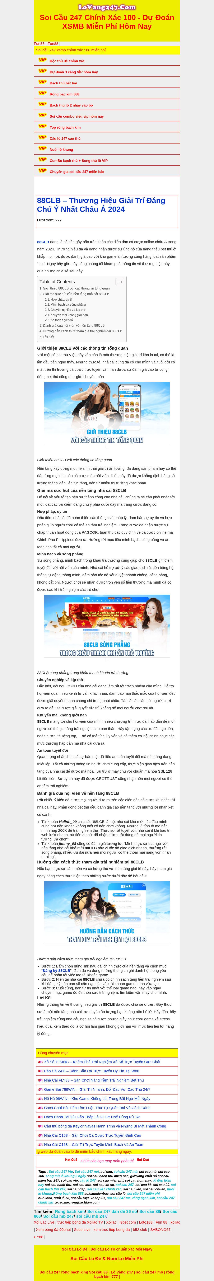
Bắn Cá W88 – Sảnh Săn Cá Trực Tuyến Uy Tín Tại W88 (91, 1071)
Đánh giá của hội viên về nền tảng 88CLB (74, 325)
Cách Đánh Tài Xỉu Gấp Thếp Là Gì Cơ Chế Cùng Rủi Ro (92, 1117)
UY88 (38, 1237)
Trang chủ (49, 184)
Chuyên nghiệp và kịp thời (68, 309)
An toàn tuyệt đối (62, 320)
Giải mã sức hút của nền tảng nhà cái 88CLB (76, 294)
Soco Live (82, 1230)
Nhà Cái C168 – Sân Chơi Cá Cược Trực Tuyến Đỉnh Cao (92, 1135)
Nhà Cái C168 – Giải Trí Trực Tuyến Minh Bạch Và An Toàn (93, 1145)
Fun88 (39, 44)
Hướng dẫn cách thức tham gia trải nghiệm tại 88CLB (82, 331)
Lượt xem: (45, 220)
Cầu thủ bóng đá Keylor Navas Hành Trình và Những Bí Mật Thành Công (105, 1126)
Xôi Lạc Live (44, 1222)
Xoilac (111, 1222)
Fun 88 (161, 1222)
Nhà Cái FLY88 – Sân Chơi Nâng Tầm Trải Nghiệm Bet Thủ (94, 1080)
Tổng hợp (70, 184)
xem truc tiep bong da (112, 1230)
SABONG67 (160, 1230)
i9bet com (128, 1222)
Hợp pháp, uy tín (62, 299)
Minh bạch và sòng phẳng (68, 304)
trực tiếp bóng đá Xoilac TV (80, 1222)
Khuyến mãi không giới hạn (69, 315)
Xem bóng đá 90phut (53, 1230)
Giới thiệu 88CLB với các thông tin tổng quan (76, 288)
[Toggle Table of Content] (117, 282)
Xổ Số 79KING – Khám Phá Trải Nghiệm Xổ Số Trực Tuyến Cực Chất (102, 1062)
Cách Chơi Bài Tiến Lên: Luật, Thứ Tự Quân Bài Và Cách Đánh (97, 1108)
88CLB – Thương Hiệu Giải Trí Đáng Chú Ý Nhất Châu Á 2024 (101, 204)
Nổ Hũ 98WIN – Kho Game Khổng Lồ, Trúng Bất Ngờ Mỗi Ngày (97, 1099)
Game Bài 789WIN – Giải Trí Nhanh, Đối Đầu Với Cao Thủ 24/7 (97, 1089)
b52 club (140, 1230)
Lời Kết (48, 337)
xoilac (175, 1222)
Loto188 (146, 1222)
